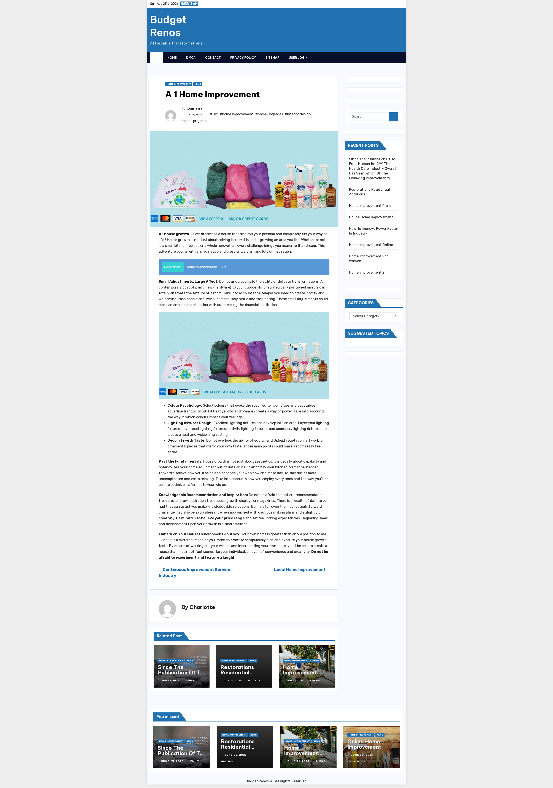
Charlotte (194, 109)
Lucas (315, 680)
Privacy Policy (243, 58)
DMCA (191, 58)
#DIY (214, 114)
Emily (190, 680)
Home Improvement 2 (367, 272)
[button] (391, 57)
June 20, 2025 (362, 754)
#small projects (194, 121)
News (198, 84)
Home (172, 58)
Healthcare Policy (171, 660)
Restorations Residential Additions (237, 672)
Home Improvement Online (371, 245)
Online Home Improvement (371, 217)
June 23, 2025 (172, 761)
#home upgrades (269, 114)
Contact (213, 58)
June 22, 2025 (236, 754)
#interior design (298, 114)
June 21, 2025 (299, 761)
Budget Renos (168, 26)
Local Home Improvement (300, 569)
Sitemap (272, 58)
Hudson (254, 680)
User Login (298, 58)
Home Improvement (179, 84)
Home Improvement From (300, 672)
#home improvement (237, 114)
